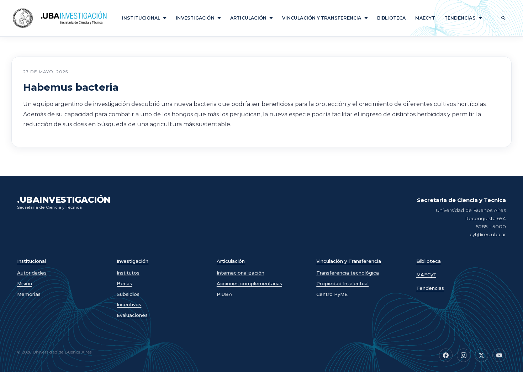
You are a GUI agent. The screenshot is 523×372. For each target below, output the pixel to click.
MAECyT (426, 274)
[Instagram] (463, 355)
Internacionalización (240, 273)
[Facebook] (446, 355)
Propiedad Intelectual (342, 283)
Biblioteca (391, 18)
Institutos (128, 273)
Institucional (141, 18)
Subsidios (128, 294)
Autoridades (32, 273)
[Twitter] (481, 355)
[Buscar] (503, 18)
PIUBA (224, 294)
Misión (24, 283)
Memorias (29, 294)
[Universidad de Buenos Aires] (23, 18)
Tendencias (460, 18)
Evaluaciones (132, 315)
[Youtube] (499, 355)
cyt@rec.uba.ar (488, 234)
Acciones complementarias (249, 283)
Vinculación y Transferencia (321, 18)
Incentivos (129, 304)
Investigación (195, 18)
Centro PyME (332, 294)
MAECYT (425, 18)
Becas (124, 283)
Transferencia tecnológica (347, 273)
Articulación (248, 18)
